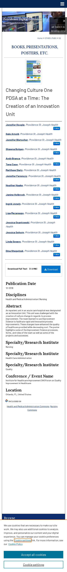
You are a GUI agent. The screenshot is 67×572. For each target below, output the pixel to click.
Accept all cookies (33, 554)
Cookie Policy (15, 543)
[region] (33, 545)
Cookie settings (22, 540)
